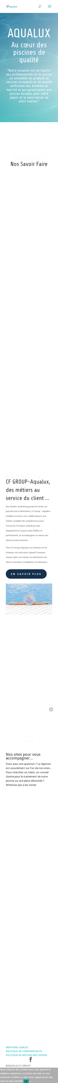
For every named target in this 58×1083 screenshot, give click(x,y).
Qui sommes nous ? (19, 681)
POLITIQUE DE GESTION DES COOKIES (26, 1055)
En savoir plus (26, 573)
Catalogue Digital (29, 932)
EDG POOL (29, 830)
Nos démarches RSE (19, 972)
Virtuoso (29, 899)
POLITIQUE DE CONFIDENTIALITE (24, 1051)
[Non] (30, 1081)
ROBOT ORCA (29, 866)
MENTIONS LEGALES (17, 1047)
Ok (25, 1081)
